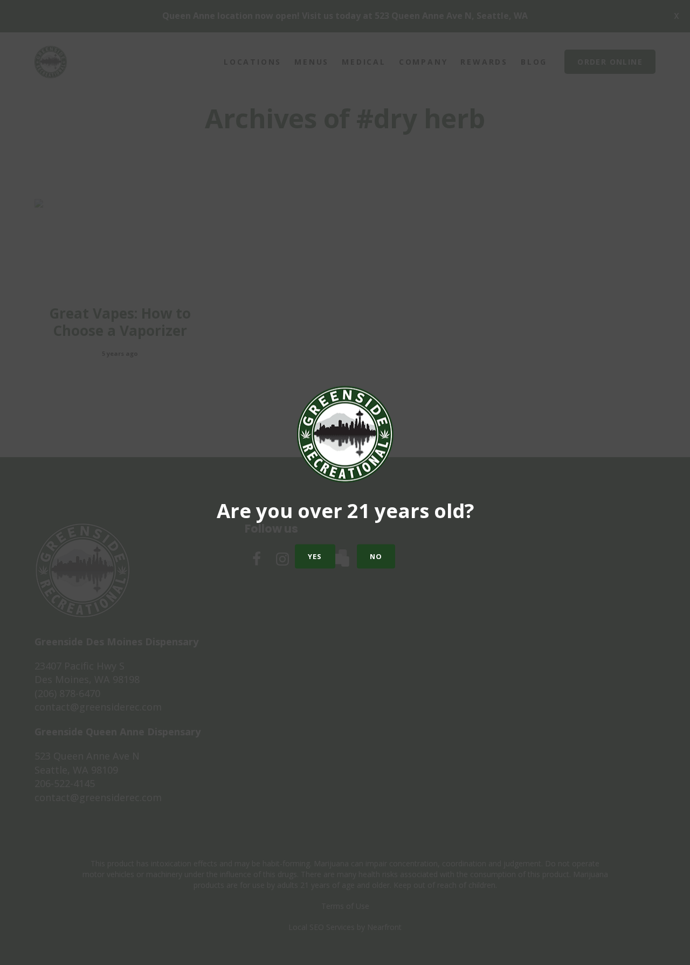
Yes (315, 556)
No (376, 556)
